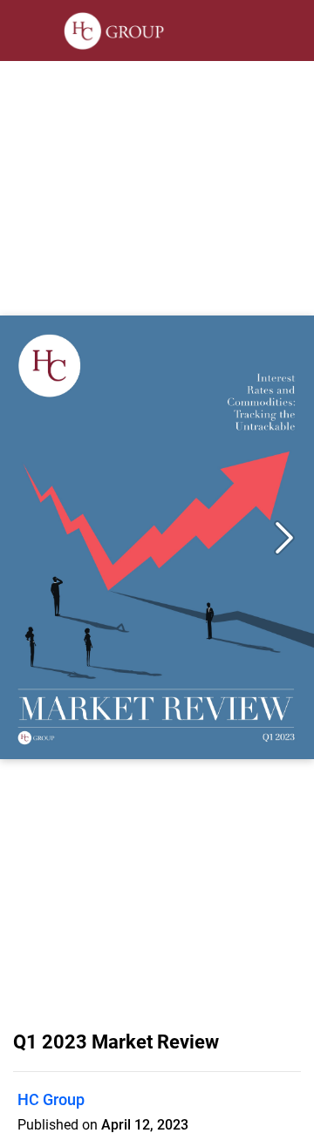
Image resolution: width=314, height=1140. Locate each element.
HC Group (51, 1099)
